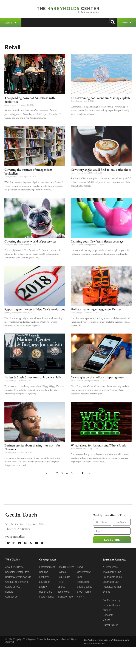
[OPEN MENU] (15, 23)
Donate (9, 591)
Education (44, 581)
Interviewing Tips (112, 586)
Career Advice (110, 624)
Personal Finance (112, 605)
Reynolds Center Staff (17, 572)
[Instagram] (14, 543)
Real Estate (64, 576)
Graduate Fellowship (16, 581)
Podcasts (108, 615)
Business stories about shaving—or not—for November (32, 447)
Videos (106, 620)
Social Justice (84, 586)
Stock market (84, 591)
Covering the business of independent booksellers (28, 171)
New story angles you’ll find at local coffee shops (101, 169)
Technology (64, 591)
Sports (61, 586)
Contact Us (11, 596)
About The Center (14, 567)
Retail (61, 581)
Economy (44, 576)
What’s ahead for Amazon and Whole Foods (98, 445)
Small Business (66, 567)
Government (84, 572)
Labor (80, 576)
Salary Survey (12, 586)
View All (81, 596)
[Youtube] (36, 543)
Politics (62, 572)
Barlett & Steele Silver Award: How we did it (32, 377)
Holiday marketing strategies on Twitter (96, 309)
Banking (43, 572)
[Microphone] (31, 543)
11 (83, 473)
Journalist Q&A (111, 581)
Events (106, 591)
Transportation (66, 596)
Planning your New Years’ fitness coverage (97, 241)
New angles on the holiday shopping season (98, 377)
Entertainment (47, 567)
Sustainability (46, 596)
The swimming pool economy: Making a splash (100, 98)
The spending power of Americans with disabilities (29, 100)
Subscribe (112, 539)
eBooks (107, 610)
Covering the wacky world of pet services (30, 241)
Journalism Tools (112, 576)
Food (80, 567)
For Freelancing (111, 600)
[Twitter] (42, 543)
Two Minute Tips (112, 572)
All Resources (110, 567)
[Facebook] (25, 543)
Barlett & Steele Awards (18, 576)
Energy (43, 586)
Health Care (45, 591)
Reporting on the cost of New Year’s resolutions (34, 309)
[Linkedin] (19, 543)
